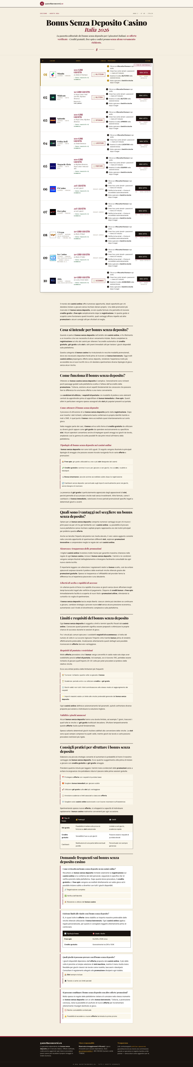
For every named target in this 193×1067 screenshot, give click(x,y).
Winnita (60, 73)
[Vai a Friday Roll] (53, 143)
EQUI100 (99, 166)
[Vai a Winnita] (53, 75)
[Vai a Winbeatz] (53, 97)
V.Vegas (60, 232)
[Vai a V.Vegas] (53, 235)
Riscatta (144, 72)
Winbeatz (61, 95)
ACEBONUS (100, 281)
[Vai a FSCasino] (53, 189)
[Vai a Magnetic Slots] (53, 166)
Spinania (61, 118)
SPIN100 (99, 120)
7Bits (59, 279)
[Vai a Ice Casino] (53, 258)
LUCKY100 (100, 143)
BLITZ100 (100, 74)
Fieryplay (61, 211)
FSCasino (61, 188)
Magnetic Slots (64, 164)
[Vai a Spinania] (53, 120)
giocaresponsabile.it (86, 1051)
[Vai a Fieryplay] (53, 212)
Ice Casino (62, 254)
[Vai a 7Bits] (53, 281)
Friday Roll (62, 141)
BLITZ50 (99, 97)
